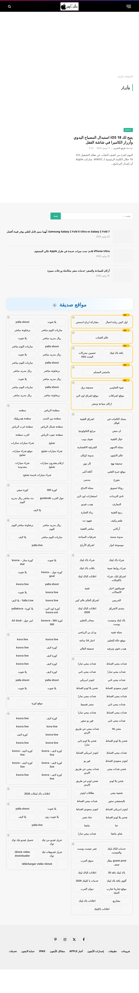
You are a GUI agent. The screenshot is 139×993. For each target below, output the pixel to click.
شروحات (125, 951)
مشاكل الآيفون (57, 951)
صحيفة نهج (116, 463)
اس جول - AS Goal (22, 620)
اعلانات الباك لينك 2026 (87, 610)
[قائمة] (128, 6)
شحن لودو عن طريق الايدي (87, 782)
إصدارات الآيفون (95, 951)
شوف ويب (87, 439)
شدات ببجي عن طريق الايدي (87, 730)
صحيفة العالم (87, 648)
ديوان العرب (87, 889)
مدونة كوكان (87, 455)
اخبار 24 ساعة (87, 640)
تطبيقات (112, 951)
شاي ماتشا (116, 833)
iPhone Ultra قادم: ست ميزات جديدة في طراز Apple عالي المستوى (72, 251)
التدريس (116, 600)
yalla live (37, 545)
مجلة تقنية (116, 632)
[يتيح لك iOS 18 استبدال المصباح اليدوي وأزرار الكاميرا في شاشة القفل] (103, 115)
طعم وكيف (116, 520)
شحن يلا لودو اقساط (87, 688)
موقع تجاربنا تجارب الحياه (117, 890)
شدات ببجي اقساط (116, 663)
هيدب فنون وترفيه (116, 648)
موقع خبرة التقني (117, 471)
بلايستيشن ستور (116, 801)
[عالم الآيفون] (69, 6)
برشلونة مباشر (22, 330)
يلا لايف (37, 510)
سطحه (22, 410)
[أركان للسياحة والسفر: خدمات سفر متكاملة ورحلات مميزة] (123, 275)
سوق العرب (87, 860)
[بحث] (10, 6)
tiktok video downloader (22, 853)
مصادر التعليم (87, 620)
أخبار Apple (76, 951)
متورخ (116, 479)
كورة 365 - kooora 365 (52, 622)
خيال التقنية (117, 439)
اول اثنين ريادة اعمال (117, 322)
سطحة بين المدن (52, 418)
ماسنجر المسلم (102, 372)
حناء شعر (87, 817)
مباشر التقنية (87, 528)
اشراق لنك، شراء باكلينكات (116, 578)
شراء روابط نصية (116, 568)
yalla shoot (22, 322)
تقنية (87, 588)
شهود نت (87, 520)
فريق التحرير (119, 148)
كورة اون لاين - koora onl (52, 610)
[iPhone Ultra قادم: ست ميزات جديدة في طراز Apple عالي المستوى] (123, 256)
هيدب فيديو (87, 504)
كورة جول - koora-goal (51, 574)
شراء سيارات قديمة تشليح (37, 475)
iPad (42, 951)
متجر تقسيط (87, 704)
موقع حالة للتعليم (117, 640)
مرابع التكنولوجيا (87, 431)
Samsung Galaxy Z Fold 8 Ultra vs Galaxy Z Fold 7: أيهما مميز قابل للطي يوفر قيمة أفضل (58, 231)
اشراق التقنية (87, 419)
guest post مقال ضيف (116, 862)
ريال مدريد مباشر (52, 338)
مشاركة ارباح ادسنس (87, 322)
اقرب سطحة (22, 434)
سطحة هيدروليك (22, 418)
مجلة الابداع (87, 488)
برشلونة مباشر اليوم (22, 525)
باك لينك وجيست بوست (116, 622)
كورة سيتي (22, 490)
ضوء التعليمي (116, 387)
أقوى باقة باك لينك (116, 880)
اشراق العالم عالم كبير (87, 600)
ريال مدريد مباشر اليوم (52, 527)
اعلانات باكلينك (101, 909)
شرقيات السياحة (87, 537)
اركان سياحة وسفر (102, 403)
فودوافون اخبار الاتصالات (117, 590)
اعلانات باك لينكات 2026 (37, 793)
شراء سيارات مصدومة (22, 464)
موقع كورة (37, 703)
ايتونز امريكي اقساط (87, 752)
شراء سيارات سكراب (22, 443)
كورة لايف (52, 647)
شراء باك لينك (116, 560)
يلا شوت (52, 322)
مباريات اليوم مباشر (51, 330)
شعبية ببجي (116, 793)
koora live (22, 584)
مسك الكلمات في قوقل (116, 420)
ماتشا (87, 825)
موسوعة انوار (116, 545)
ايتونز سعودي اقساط (117, 688)
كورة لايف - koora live (52, 752)
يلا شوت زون (52, 816)
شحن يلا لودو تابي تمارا (87, 742)
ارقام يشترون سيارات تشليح (52, 464)
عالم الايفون (116, 455)
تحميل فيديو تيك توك (22, 840)
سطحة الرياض (52, 410)
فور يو (87, 760)
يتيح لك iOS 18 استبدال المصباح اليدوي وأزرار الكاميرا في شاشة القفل (103, 140)
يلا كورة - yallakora (22, 608)
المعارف (116, 504)
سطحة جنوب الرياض (52, 434)
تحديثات (13, 951)
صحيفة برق (87, 387)
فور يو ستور (87, 720)
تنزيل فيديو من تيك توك (52, 841)
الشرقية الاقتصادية (87, 447)
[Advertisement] (69, 43)
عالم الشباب (102, 337)
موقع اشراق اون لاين (87, 395)
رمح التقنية (116, 512)
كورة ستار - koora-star (22, 562)
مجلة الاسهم (116, 447)
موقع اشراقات (116, 395)
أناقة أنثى (87, 471)
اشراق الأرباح (87, 545)
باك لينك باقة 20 (116, 872)
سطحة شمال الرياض (52, 426)
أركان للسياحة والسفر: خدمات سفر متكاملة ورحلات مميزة (78, 270)
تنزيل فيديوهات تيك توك (52, 853)
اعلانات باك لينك (87, 900)
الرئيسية (129, 76)
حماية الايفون (28, 951)
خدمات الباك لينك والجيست (117, 850)
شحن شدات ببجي (116, 769)
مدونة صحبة (116, 537)
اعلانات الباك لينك (87, 576)
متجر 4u (116, 728)
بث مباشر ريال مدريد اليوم (22, 500)
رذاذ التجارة (87, 512)
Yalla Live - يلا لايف (22, 600)
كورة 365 (52, 490)
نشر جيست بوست (87, 848)
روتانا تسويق (116, 488)
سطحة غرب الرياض (22, 426)
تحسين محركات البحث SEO (87, 354)
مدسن (87, 479)
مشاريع (116, 900)
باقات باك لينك (87, 568)
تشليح (52, 443)
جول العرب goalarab (52, 498)
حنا (116, 825)
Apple (128, 130)
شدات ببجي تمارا (87, 663)
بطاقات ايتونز (87, 793)
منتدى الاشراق (116, 608)
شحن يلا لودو (116, 781)
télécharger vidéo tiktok (37, 864)
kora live (22, 639)
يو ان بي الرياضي (87, 632)
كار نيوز (87, 463)
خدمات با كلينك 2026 (87, 880)
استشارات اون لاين (87, 496)
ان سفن (116, 431)
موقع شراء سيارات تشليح (22, 452)
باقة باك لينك (116, 353)
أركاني (116, 528)
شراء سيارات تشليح (51, 451)
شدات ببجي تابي (87, 671)
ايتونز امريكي (87, 680)
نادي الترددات (116, 496)
